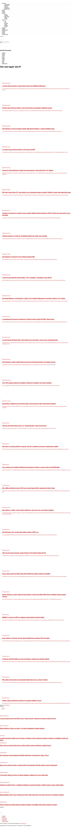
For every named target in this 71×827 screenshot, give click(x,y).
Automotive (6, 5)
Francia (5, 14)
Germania (6, 15)
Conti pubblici (7, 4)
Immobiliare (6, 7)
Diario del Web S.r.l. (23, 823)
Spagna (5, 18)
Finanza (5, 6)
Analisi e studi (5, 30)
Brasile (5, 24)
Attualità (3, 28)
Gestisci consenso (5, 821)
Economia (4, 3)
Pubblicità (4, 816)
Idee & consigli (5, 34)
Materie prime (7, 8)
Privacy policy (4, 818)
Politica (3, 12)
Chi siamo (4, 817)
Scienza (3, 31)
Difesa (3, 11)
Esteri (3, 20)
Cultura (3, 32)
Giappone (6, 25)
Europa (3, 13)
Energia (3, 10)
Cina (5, 22)
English (3, 33)
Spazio (3, 27)
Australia (6, 23)
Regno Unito (6, 16)
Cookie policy (4, 820)
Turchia (5, 26)
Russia (5, 17)
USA (5, 21)
